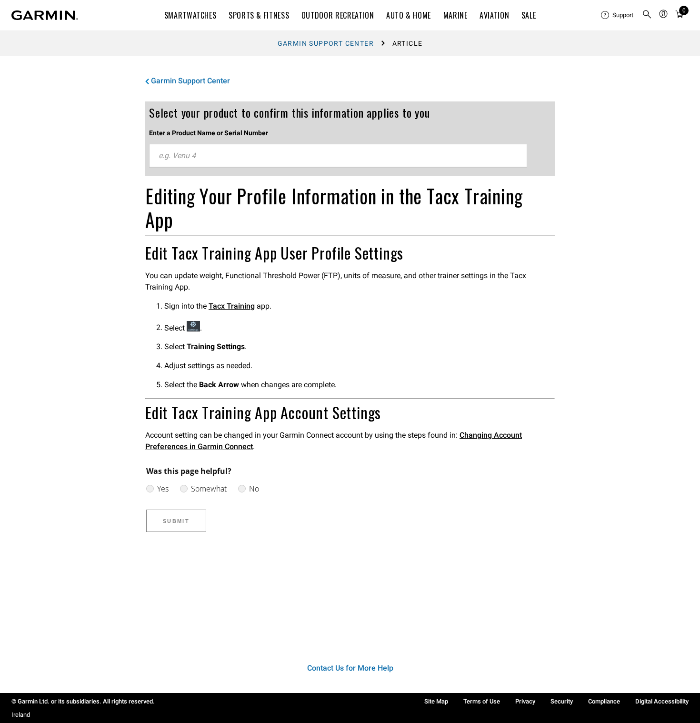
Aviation (494, 15)
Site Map (436, 701)
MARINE (455, 15)
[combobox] (338, 156)
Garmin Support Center (326, 43)
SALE (528, 15)
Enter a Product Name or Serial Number (208, 133)
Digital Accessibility (662, 701)
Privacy (525, 701)
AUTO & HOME (408, 15)
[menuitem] (617, 15)
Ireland (20, 714)
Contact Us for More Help (350, 668)
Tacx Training (232, 306)
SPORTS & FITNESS (259, 15)
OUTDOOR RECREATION (337, 15)
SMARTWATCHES (190, 15)
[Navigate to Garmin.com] (44, 15)
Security (561, 701)
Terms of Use (481, 701)
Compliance (604, 701)
